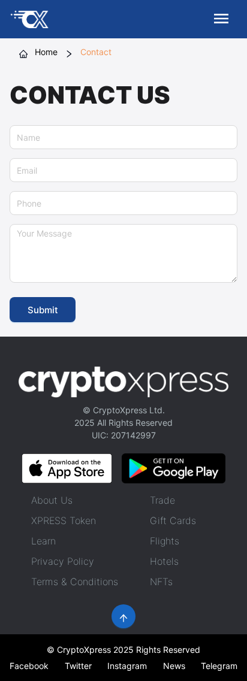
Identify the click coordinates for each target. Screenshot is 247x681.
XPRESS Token (63, 520)
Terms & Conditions (74, 582)
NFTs (161, 582)
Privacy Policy (62, 561)
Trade (162, 500)
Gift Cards (173, 520)
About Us (52, 500)
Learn (43, 541)
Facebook (29, 666)
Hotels (164, 561)
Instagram (127, 666)
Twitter (78, 666)
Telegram (219, 666)
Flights (164, 541)
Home (46, 52)
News (174, 666)
